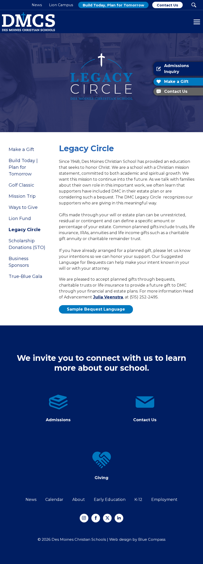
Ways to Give (23, 207)
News (30, 499)
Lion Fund (20, 218)
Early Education (110, 499)
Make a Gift (21, 149)
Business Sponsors (19, 262)
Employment (164, 499)
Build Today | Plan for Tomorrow (23, 167)
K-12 (138, 499)
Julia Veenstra (108, 297)
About (78, 499)
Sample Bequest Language (96, 309)
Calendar (54, 499)
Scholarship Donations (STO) (27, 244)
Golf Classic (21, 185)
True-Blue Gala (25, 276)
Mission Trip (22, 196)
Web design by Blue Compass (137, 539)
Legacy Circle (25, 229)
